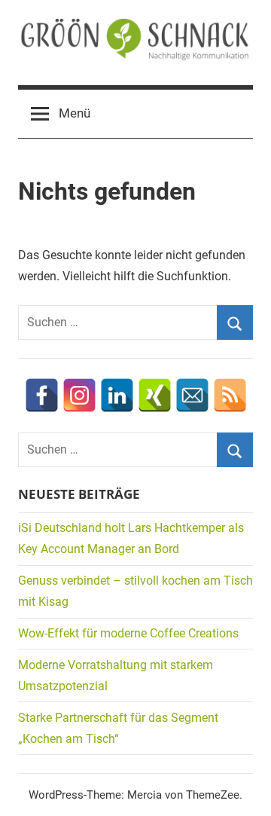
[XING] (155, 395)
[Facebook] (42, 395)
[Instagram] (79, 395)
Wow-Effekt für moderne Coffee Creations (128, 633)
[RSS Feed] (230, 395)
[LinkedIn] (117, 395)
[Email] (192, 395)
